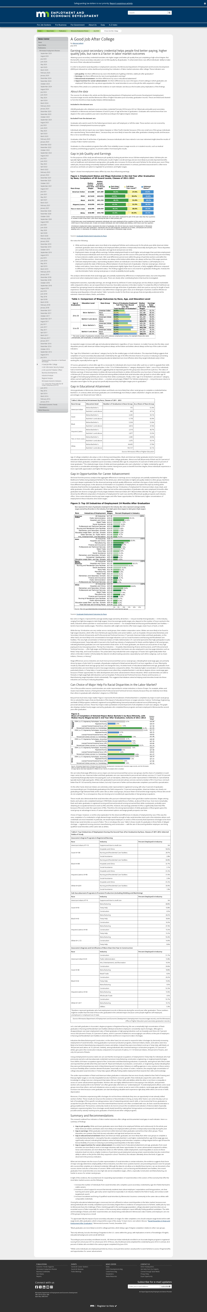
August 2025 (45, 56)
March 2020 (44, 236)
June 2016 (44, 388)
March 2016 (44, 396)
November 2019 (46, 247)
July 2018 (44, 291)
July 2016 (96, 31)
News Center (50, 31)
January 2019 (45, 275)
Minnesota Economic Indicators (51, 381)
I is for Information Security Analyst (53, 367)
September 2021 (46, 186)
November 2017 (46, 313)
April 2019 (44, 266)
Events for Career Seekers (79, 1267)
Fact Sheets (40, 1274)
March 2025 (44, 70)
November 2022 (46, 147)
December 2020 (46, 211)
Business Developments (49, 373)
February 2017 (45, 338)
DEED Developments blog (114, 1269)
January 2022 (45, 175)
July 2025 (44, 59)
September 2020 (46, 219)
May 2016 (44, 391)
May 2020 (44, 230)
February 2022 (45, 172)
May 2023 (44, 131)
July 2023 (44, 125)
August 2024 (45, 89)
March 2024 (44, 103)
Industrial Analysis (47, 375)
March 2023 (44, 136)
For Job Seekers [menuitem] (44, 25)
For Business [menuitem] (60, 25)
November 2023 (46, 114)
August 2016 (45, 355)
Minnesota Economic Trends (48, 405)
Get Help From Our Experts (149, 1269)
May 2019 (44, 263)
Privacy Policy (145, 1274)
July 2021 (44, 192)
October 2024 (45, 84)
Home (39, 31)
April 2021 (44, 200)
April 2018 (44, 299)
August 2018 (45, 288)
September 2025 (46, 53)
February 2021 (45, 205)
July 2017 (44, 324)
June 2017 (44, 327)
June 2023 (44, 128)
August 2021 (45, 189)
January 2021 (45, 208)
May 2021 (44, 197)
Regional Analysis (47, 378)
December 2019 (46, 244)
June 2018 (44, 294)
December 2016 (46, 344)
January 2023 (45, 142)
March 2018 (44, 302)
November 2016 (46, 346)
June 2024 (44, 95)
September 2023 (46, 120)
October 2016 (45, 349)
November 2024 (46, 81)
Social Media (42, 45)
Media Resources (43, 410)
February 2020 (45, 239)
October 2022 (45, 150)
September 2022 (46, 153)
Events (74, 1264)
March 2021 (44, 203)
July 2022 (44, 158)
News (40, 42)
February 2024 (45, 106)
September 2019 (46, 252)
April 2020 (44, 233)
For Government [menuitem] (77, 25)
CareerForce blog (111, 1272)
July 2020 (44, 225)
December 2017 (46, 310)
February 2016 (45, 399)
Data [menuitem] (103, 25)
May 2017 (44, 330)
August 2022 (45, 156)
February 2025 (45, 73)
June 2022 (44, 161)
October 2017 (45, 316)
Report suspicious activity (121, 3)
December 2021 (46, 178)
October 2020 (45, 216)
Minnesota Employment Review (79, 31)
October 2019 (45, 250)
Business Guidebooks (43, 1272)
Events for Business (77, 1269)
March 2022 (44, 169)
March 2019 (44, 269)
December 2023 (46, 111)
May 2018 (44, 297)
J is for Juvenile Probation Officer (52, 370)
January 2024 (45, 109)
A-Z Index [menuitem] (113, 25)
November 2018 (46, 280)
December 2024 (46, 78)
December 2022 (46, 145)
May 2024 (44, 98)
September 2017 (46, 319)
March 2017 (44, 335)
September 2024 (46, 87)
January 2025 (45, 76)
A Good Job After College (49, 364)
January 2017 (45, 341)
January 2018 (45, 308)
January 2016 (45, 402)
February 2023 (45, 139)
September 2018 (46, 286)
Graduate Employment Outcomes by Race (91, 236)
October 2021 (45, 183)
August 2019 (45, 255)
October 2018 (45, 283)
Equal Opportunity (146, 1276)
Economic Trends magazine (45, 1267)
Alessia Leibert (78, 43)
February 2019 (45, 272)
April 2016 (44, 393)
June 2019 (44, 261)
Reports (38, 1276)
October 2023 (45, 117)
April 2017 (44, 333)
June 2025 (44, 62)
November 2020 (46, 214)
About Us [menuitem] (93, 25)
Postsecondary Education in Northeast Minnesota (54, 361)
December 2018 (46, 277)
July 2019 (44, 258)
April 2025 (44, 67)
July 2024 (44, 92)
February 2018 (45, 305)
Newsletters (43, 407)
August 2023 (45, 122)
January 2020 (45, 241)
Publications (62, 31)
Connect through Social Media (150, 1272)
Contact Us (145, 1264)
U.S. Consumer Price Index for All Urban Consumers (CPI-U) (52, 384)
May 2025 (44, 64)
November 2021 (46, 181)
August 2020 (45, 222)
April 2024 (44, 100)
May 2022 (44, 164)
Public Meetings (76, 1272)
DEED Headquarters (147, 1267)
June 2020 (44, 228)
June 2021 (44, 194)
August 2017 (45, 321)
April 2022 (44, 167)
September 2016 (46, 352)
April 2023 (44, 134)
